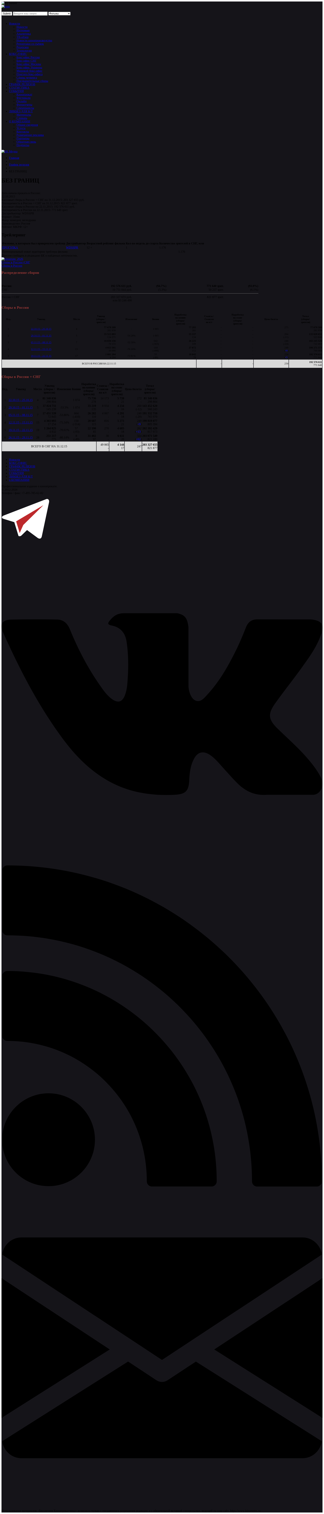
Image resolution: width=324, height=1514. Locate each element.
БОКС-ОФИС (18, 54)
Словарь (21, 118)
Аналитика (23, 33)
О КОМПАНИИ (19, 121)
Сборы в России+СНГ (16, 262)
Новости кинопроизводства (34, 40)
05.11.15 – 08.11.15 (41, 342)
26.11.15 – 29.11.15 (21, 437)
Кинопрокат (24, 94)
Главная (14, 157)
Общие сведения (27, 124)
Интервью (23, 30)
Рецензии (22, 47)
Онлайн (21, 101)
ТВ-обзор (22, 37)
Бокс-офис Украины (29, 67)
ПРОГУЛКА (10, 247)
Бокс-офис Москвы (28, 64)
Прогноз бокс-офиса (29, 74)
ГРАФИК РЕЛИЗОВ (22, 84)
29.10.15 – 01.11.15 (41, 335)
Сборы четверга (26, 77)
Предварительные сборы (32, 81)
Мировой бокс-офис (29, 70)
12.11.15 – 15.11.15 (41, 349)
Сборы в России (12, 265)
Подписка (22, 145)
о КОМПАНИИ (19, 479)
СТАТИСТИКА (19, 87)
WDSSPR (72, 247)
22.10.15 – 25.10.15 (41, 328)
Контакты (22, 131)
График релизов (19, 164)
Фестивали (23, 97)
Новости (14, 23)
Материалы (23, 114)
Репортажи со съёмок (30, 43)
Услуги (21, 128)
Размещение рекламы (30, 135)
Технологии (24, 50)
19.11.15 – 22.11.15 (41, 355)
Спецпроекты (25, 108)
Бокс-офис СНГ (26, 60)
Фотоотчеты (24, 104)
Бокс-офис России (28, 57)
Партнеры (22, 138)
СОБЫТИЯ (16, 91)
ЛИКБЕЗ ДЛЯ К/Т (21, 111)
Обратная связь (26, 141)
